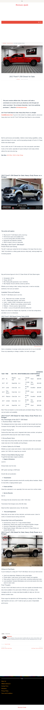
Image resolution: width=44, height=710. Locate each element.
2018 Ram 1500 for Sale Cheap (15, 155)
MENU (41, 22)
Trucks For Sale (7, 644)
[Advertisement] (22, 16)
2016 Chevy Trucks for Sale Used (37, 648)
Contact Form (4, 686)
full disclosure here (21, 107)
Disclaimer (4, 688)
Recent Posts (8, 633)
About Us (3, 681)
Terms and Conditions (6, 693)
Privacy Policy (4, 691)
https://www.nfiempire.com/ (38, 346)
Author (3, 633)
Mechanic (9, 636)
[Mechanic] (4, 637)
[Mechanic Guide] (22, 5)
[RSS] (22, 1)
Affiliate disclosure (5, 683)
